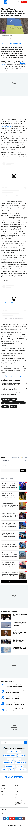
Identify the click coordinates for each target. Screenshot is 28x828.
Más (2, 813)
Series (9, 5)
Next (2, 791)
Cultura (5, 5)
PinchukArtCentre (6, 126)
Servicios (3, 809)
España (21, 755)
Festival (13, 406)
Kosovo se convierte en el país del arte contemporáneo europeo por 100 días (10, 383)
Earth (16, 788)
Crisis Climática (21, 769)
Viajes (2, 794)
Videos (2, 797)
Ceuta (17, 759)
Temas (2, 782)
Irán (11, 769)
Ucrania (20, 766)
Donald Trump (10, 766)
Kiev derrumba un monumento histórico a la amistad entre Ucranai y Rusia (12, 393)
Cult (13, 5)
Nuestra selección (9, 611)
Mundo (16, 785)
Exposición (6, 403)
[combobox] (14, 742)
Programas (17, 797)
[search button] (25, 742)
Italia (10, 759)
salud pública (20, 762)
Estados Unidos (8, 762)
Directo (24, 1)
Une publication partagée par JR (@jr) (14, 318)
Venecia (5, 406)
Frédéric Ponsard (6, 38)
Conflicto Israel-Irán (14, 751)
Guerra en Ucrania (10, 755)
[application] (14, 26)
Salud (4, 769)
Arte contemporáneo (18, 403)
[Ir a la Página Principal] (5, 2)
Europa (3, 785)
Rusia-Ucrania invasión (9, 399)
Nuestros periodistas (6, 801)
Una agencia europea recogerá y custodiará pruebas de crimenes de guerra (12, 388)
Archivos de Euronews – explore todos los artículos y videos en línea (21, 802)
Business (3, 788)
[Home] (1, 5)
